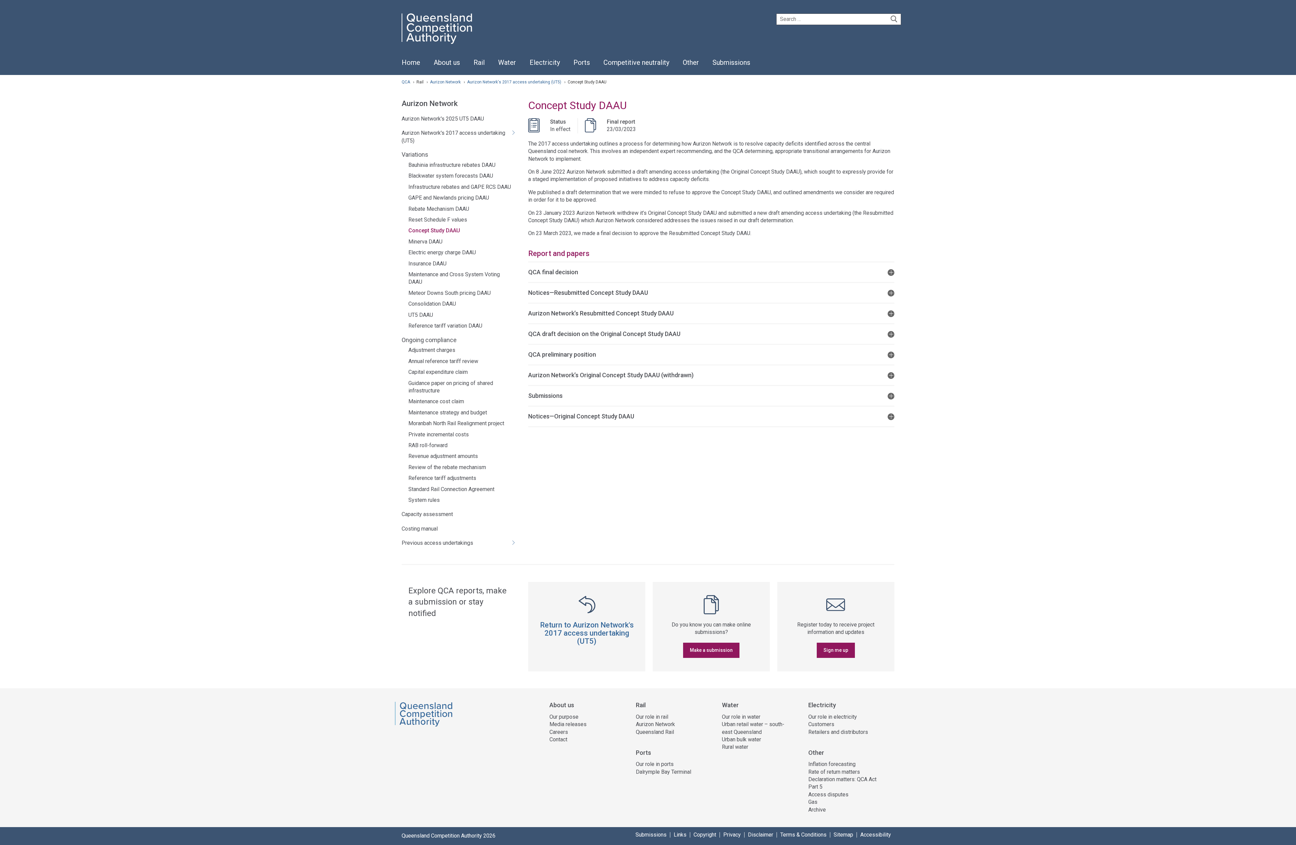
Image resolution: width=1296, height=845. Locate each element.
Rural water (735, 747)
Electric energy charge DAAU (442, 252)
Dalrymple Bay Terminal (663, 772)
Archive (817, 809)
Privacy (732, 835)
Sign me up (836, 650)
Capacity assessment (427, 514)
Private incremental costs (438, 434)
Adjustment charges (431, 350)
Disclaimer (760, 835)
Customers (821, 724)
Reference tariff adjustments (442, 478)
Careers (558, 732)
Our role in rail (652, 717)
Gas (812, 802)
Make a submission (711, 650)
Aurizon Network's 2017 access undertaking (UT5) (514, 82)
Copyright (705, 835)
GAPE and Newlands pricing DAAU (448, 198)
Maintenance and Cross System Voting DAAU (454, 278)
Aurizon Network (446, 82)
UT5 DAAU (420, 315)
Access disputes (828, 794)
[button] (711, 271)
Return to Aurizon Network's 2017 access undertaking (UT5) (587, 633)
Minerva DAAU (425, 241)
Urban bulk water (741, 739)
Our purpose (563, 717)
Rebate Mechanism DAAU (438, 209)
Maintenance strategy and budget (447, 412)
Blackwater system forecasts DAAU (450, 176)
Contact (558, 739)
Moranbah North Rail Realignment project (456, 423)
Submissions (651, 835)
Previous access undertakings (437, 543)
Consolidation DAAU (432, 304)
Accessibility (875, 835)
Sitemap (843, 835)
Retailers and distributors (838, 732)
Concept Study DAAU (434, 230)
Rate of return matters (834, 772)
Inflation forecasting (832, 764)
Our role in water (741, 717)
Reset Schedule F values (437, 219)
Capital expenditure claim (438, 372)
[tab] (711, 271)
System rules (424, 500)
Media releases (568, 724)
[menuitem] (411, 66)
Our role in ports (655, 764)
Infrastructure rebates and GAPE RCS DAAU (459, 187)
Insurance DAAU (427, 263)
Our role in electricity (832, 717)
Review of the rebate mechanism (447, 467)
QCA (406, 82)
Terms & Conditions (803, 835)
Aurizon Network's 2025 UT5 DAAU (443, 119)
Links (680, 835)
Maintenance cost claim (436, 401)
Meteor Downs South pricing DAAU (449, 293)
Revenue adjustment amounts (443, 456)
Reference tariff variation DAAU (445, 326)
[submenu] (447, 62)
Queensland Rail (655, 732)
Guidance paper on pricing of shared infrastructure (450, 387)
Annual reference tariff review (443, 361)
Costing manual (420, 529)
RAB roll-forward (428, 445)
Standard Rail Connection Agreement (451, 489)
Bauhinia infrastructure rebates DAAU (451, 165)
